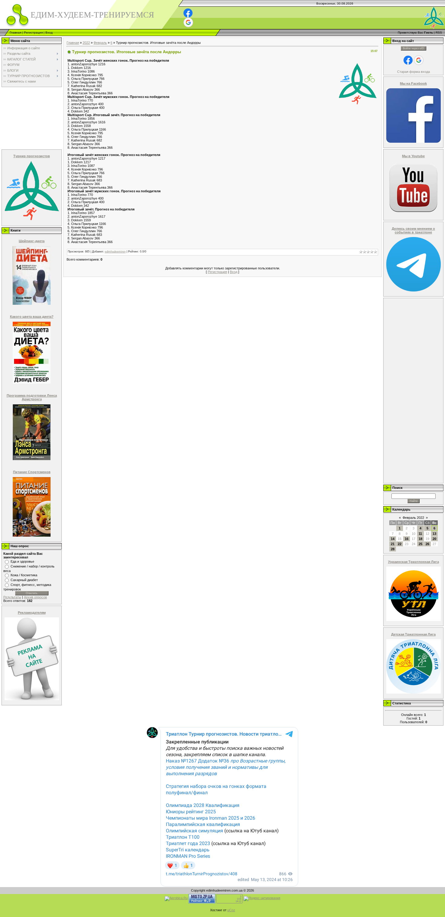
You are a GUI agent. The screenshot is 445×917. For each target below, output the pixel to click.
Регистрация (33, 32)
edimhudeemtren (115, 251)
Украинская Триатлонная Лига (413, 562)
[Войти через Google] (188, 22)
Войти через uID (413, 48)
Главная (15, 32)
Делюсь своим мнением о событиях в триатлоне (413, 230)
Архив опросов (35, 597)
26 (427, 544)
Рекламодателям (32, 612)
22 (399, 544)
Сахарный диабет (24, 580)
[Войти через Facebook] (188, 13)
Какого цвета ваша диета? (32, 316)
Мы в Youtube (413, 156)
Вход (49, 32)
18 (420, 539)
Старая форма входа (413, 71)
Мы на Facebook (413, 83)
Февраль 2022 (413, 517)
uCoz (231, 910)
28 (392, 549)
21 (392, 544)
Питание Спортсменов (32, 472)
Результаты (12, 597)
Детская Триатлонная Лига (413, 634)
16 (406, 539)
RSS (439, 32)
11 (420, 533)
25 (420, 544)
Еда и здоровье (22, 561)
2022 (86, 42)
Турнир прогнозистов (31, 156)
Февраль (100, 42)
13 (434, 533)
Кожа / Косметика (24, 575)
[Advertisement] (31, 118)
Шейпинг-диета (31, 241)
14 (392, 539)
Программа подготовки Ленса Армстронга (32, 397)
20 (434, 539)
